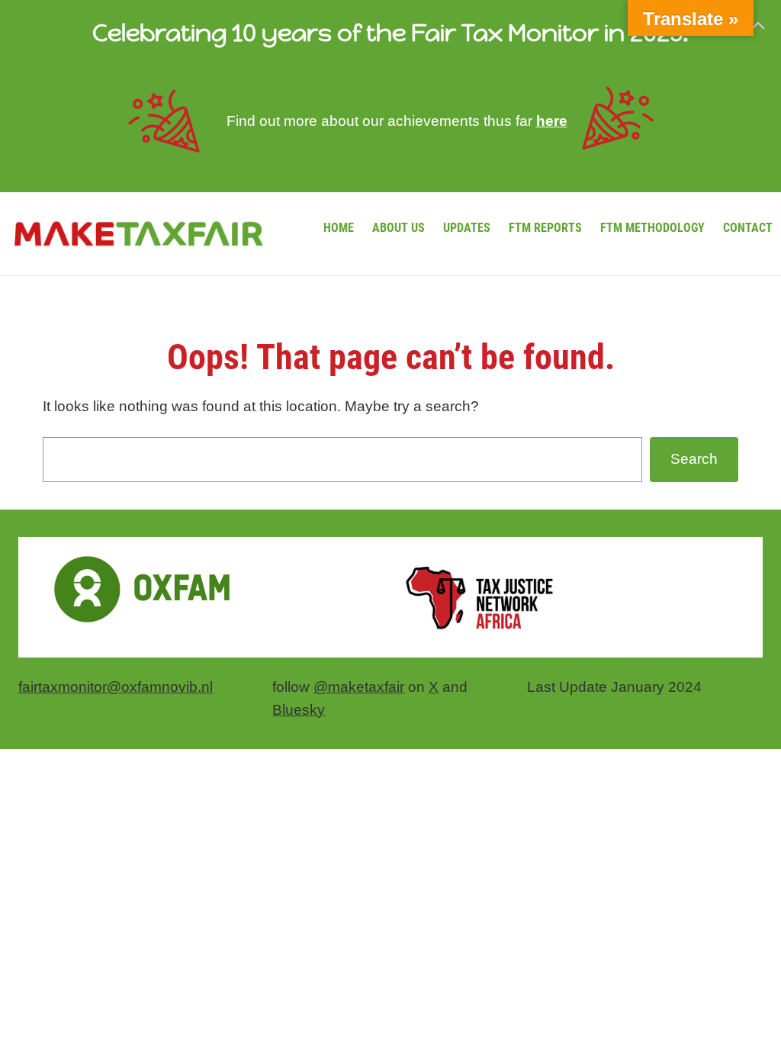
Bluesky (298, 710)
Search (694, 459)
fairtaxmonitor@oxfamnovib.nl (115, 687)
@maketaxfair (358, 687)
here (551, 121)
